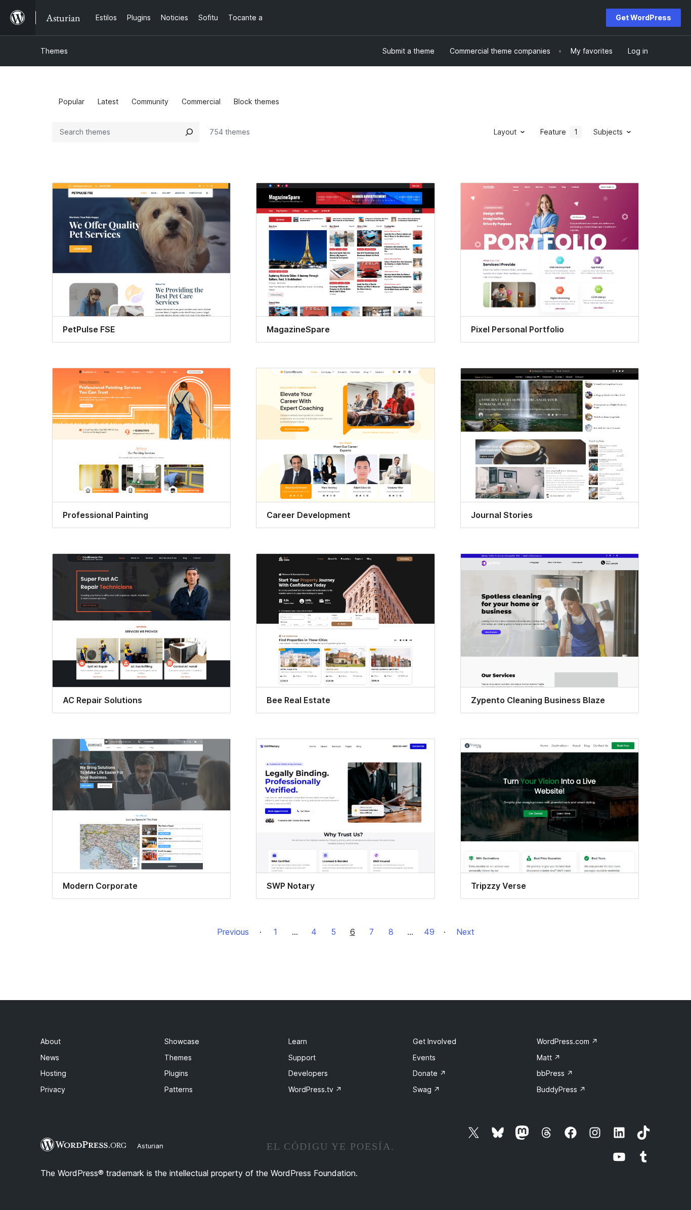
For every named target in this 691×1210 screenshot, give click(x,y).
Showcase (181, 1041)
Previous (233, 932)
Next (465, 932)
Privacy (52, 1089)
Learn (297, 1041)
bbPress (555, 1073)
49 (429, 932)
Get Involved (434, 1041)
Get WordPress (643, 17)
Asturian (150, 1146)
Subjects (608, 131)
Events (424, 1057)
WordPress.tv (315, 1089)
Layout (505, 131)
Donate (429, 1073)
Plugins (176, 1073)
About (50, 1041)
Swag (426, 1089)
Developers (308, 1073)
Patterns (178, 1089)
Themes (54, 51)
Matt (548, 1057)
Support (302, 1057)
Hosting (53, 1073)
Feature (559, 131)
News (49, 1057)
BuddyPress (561, 1089)
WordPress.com (567, 1041)
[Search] (189, 132)
